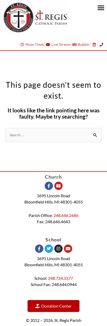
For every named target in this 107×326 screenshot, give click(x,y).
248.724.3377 (60, 278)
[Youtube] (58, 186)
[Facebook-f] (49, 186)
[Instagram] (58, 248)
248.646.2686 (66, 215)
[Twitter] (49, 248)
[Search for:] (53, 134)
